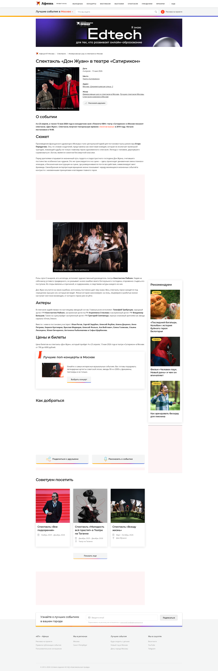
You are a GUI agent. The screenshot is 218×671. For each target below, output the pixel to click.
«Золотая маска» (106, 126)
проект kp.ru (61, 3)
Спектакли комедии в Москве (96, 96)
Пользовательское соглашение (49, 648)
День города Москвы (119, 648)
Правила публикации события (48, 645)
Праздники (147, 4)
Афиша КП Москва (46, 54)
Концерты (91, 4)
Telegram (151, 648)
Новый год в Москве (119, 645)
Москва (76, 641)
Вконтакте (152, 641)
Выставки (119, 4)
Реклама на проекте (174, 12)
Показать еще (90, 556)
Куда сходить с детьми (120, 641)
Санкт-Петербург (80, 645)
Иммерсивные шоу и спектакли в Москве (86, 54)
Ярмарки (160, 4)
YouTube (151, 645)
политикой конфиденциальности (131, 622)
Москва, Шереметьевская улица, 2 (98, 86)
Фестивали (105, 4)
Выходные (78, 4)
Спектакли (133, 4)
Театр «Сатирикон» (91, 79)
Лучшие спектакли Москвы (132, 94)
